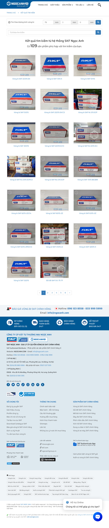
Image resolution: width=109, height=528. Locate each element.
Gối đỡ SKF (66, 482)
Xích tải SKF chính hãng (82, 423)
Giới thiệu (54, 4)
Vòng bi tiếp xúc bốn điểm (16, 482)
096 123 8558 (19, 355)
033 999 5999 (32, 355)
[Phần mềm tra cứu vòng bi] (48, 459)
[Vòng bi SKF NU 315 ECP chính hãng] (54, 166)
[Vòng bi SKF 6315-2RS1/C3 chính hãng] (21, 234)
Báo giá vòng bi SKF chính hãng (19, 427)
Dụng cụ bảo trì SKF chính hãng (85, 427)
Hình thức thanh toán (48, 420)
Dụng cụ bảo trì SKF (29, 486)
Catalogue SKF (72, 490)
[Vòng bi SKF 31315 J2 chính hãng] (54, 234)
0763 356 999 (46, 355)
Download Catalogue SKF (17, 423)
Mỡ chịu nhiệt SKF (13, 486)
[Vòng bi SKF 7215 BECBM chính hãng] (87, 166)
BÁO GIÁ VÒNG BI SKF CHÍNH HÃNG (31, 309)
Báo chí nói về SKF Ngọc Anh (80, 494)
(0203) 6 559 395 (17, 375)
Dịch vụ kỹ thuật (13, 430)
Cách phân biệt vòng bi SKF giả (85, 454)
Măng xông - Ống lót (80, 482)
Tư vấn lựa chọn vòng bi (16, 434)
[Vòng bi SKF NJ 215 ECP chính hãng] (87, 99)
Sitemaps (43, 423)
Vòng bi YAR (31, 482)
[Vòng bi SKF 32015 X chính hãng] (87, 234)
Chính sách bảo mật (47, 406)
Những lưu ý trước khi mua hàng (53, 430)
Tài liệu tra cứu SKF (14, 420)
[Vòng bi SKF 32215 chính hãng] (21, 267)
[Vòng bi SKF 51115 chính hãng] (87, 66)
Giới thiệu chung (13, 410)
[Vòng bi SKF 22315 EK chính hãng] (21, 66)
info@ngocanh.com (40, 351)
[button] (99, 5)
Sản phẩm (67, 4)
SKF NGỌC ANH (25, 504)
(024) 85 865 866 (17, 365)
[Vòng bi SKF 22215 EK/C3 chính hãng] (54, 99)
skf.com (45, 447)
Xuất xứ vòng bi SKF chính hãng (85, 457)
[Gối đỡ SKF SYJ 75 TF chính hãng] (54, 267)
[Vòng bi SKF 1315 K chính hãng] (54, 66)
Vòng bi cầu (11, 478)
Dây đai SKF (57, 486)
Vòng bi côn (22, 478)
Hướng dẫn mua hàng (48, 416)
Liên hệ (90, 4)
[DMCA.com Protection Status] (13, 463)
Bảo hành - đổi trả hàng (49, 410)
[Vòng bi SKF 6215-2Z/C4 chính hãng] (21, 200)
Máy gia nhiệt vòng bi (82, 486)
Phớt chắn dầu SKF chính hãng (85, 420)
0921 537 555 (45, 365)
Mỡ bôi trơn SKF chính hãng (84, 413)
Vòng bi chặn (75, 478)
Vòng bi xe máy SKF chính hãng (85, 430)
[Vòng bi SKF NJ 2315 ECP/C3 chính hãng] (21, 166)
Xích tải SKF (68, 486)
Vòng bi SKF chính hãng (82, 406)
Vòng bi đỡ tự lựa (50, 478)
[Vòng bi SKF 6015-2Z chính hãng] (54, 200)
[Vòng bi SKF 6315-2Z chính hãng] (87, 200)
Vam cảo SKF (12, 490)
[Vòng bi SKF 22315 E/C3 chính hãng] (54, 133)
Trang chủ (43, 4)
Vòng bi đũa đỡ (63, 478)
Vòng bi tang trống (35, 478)
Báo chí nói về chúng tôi (16, 416)
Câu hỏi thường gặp (48, 413)
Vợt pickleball (54, 441)
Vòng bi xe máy (43, 482)
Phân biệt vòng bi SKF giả (57, 490)
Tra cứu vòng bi (85, 490)
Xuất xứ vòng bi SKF (39, 490)
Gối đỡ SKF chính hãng (82, 410)
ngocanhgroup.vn (49, 451)
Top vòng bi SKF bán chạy (60, 494)
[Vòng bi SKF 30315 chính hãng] (21, 133)
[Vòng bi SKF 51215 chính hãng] (21, 99)
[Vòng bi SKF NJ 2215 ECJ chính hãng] (87, 133)
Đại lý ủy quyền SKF (15, 406)
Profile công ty (12, 413)
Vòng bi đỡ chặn (88, 478)
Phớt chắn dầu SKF (44, 486)
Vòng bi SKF (27, 494)
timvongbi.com (48, 444)
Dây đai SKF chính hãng (82, 416)
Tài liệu (79, 4)
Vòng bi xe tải (55, 482)
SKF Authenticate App (42, 494)
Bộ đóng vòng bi (25, 490)
